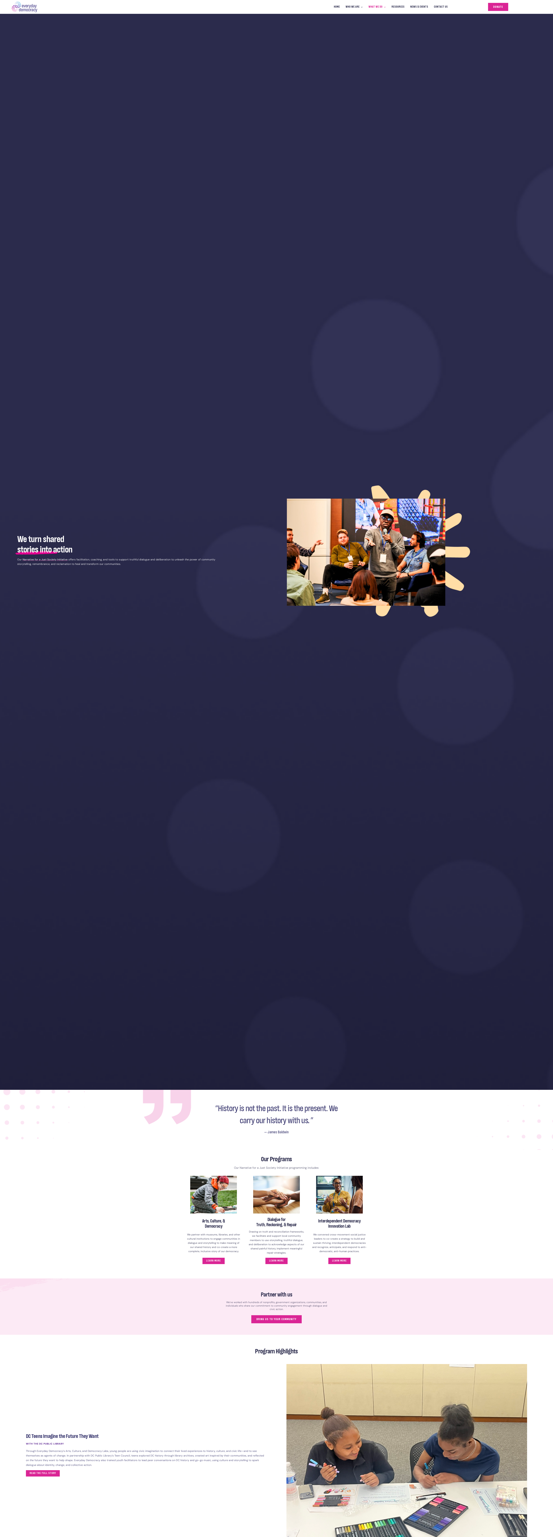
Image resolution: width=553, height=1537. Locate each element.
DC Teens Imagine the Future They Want (62, 1436)
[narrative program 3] (339, 1177)
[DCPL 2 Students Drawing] (406, 1365)
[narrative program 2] (276, 1177)
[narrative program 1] (213, 1177)
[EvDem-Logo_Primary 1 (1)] (24, 2)
